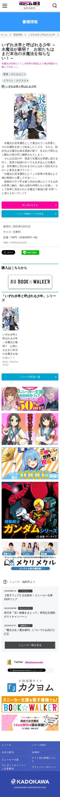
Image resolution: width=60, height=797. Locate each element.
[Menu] (5, 6)
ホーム (4, 34)
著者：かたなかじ (13, 74)
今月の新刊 (8, 752)
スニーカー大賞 (10, 759)
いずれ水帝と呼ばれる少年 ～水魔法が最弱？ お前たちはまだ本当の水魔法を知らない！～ (10, 346)
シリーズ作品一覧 (30, 376)
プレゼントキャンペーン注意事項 (14, 767)
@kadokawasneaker (34, 662)
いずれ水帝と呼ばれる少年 (41, 34)
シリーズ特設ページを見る (30, 213)
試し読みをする (30, 205)
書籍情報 (17, 34)
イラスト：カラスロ (14, 80)
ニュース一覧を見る (30, 645)
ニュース (7, 745)
